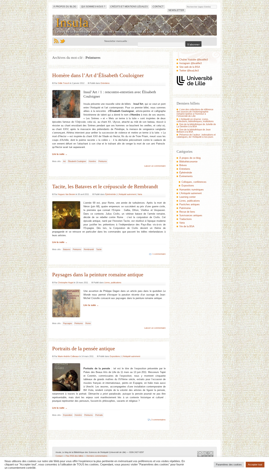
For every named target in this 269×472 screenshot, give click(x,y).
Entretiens (105, 83)
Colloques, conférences (194, 182)
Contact (158, 6)
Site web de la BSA (189, 67)
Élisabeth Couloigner (77, 161)
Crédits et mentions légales (129, 6)
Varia (140, 194)
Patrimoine (185, 208)
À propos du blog (64, 6)
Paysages (67, 323)
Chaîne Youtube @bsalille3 (193, 59)
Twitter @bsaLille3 (189, 70)
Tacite (99, 249)
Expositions (115, 356)
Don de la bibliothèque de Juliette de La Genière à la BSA (196, 125)
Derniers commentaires (97, 456)
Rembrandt (89, 249)
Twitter (62, 41)
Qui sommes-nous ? (93, 6)
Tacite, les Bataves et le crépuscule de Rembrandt (105, 186)
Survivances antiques (190, 215)
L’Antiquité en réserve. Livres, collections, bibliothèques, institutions (195, 120)
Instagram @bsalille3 (190, 63)
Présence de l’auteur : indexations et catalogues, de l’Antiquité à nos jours (196, 136)
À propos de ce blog (190, 158)
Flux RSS (56, 41)
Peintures (102, 161)
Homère (92, 161)
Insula (72, 22)
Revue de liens (187, 211)
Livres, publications (112, 282)
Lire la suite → (59, 154)
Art (64, 161)
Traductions (185, 219)
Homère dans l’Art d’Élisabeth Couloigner (98, 75)
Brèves (183, 165)
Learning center (187, 197)
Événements (186, 176)
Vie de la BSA (186, 226)
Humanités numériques (191, 189)
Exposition (67, 415)
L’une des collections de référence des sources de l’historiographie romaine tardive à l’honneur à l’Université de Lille (195, 112)
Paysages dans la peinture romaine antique (97, 274)
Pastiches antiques (189, 204)
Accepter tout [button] (255, 464)
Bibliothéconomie (188, 161)
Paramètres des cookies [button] (229, 464)
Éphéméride (110, 194)
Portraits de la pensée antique (83, 348)
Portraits (99, 415)
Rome (88, 323)
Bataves (66, 249)
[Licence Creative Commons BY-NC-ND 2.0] (205, 455)
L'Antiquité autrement (126, 194)
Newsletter (176, 10)
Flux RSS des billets (74, 456)
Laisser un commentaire (155, 166)
